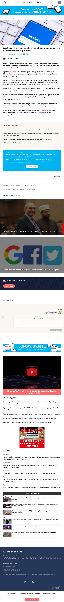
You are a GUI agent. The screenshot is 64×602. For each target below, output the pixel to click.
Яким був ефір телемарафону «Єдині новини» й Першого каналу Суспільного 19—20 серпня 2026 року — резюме (31, 458)
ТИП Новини (15, 189)
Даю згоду (32, 599)
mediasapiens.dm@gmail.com (13, 570)
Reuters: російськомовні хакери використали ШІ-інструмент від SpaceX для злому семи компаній (30, 403)
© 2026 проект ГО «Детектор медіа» (11, 569)
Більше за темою (11, 196)
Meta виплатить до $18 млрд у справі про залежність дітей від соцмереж (29, 473)
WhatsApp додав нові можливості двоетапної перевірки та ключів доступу (30, 418)
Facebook (23, 189)
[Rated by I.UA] (28, 582)
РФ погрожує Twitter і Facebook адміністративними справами (24, 143)
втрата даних (31, 189)
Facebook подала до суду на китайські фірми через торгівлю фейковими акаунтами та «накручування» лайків (31, 134)
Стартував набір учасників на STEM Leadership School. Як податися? (27, 422)
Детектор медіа (32, 493)
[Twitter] (27, 54)
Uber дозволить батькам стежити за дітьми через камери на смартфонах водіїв (31, 414)
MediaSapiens (15, 58)
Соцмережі (8, 18)
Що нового (15, 18)
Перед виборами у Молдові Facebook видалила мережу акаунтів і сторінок (28, 139)
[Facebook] (24, 54)
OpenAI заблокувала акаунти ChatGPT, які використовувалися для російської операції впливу (30, 409)
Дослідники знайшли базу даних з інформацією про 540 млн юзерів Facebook (29, 130)
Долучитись (32, 167)
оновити (59, 309)
